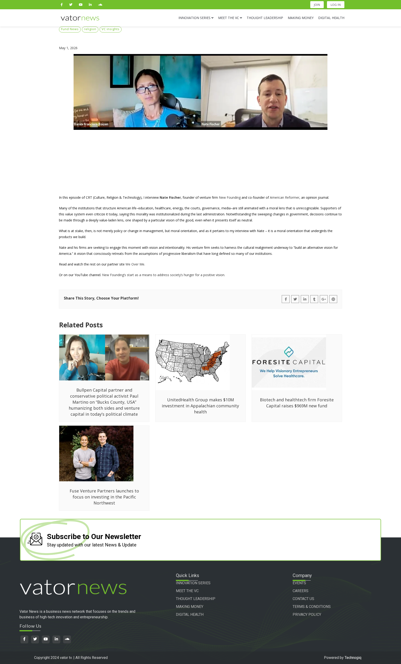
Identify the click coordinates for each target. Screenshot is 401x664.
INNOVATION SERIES (193, 583)
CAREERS (300, 591)
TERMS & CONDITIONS (312, 606)
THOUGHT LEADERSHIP (195, 599)
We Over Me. (135, 264)
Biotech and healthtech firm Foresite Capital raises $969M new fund (297, 403)
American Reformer (284, 197)
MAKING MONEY (189, 606)
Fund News (70, 29)
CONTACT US (303, 599)
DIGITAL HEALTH (190, 614)
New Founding (230, 197)
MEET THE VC (187, 591)
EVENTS (299, 583)
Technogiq (353, 657)
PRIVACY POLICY (307, 614)
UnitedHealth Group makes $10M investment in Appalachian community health (200, 406)
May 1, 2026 (68, 48)
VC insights (111, 29)
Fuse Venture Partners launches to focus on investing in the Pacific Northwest (104, 497)
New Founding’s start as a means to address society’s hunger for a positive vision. (163, 275)
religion (90, 29)
